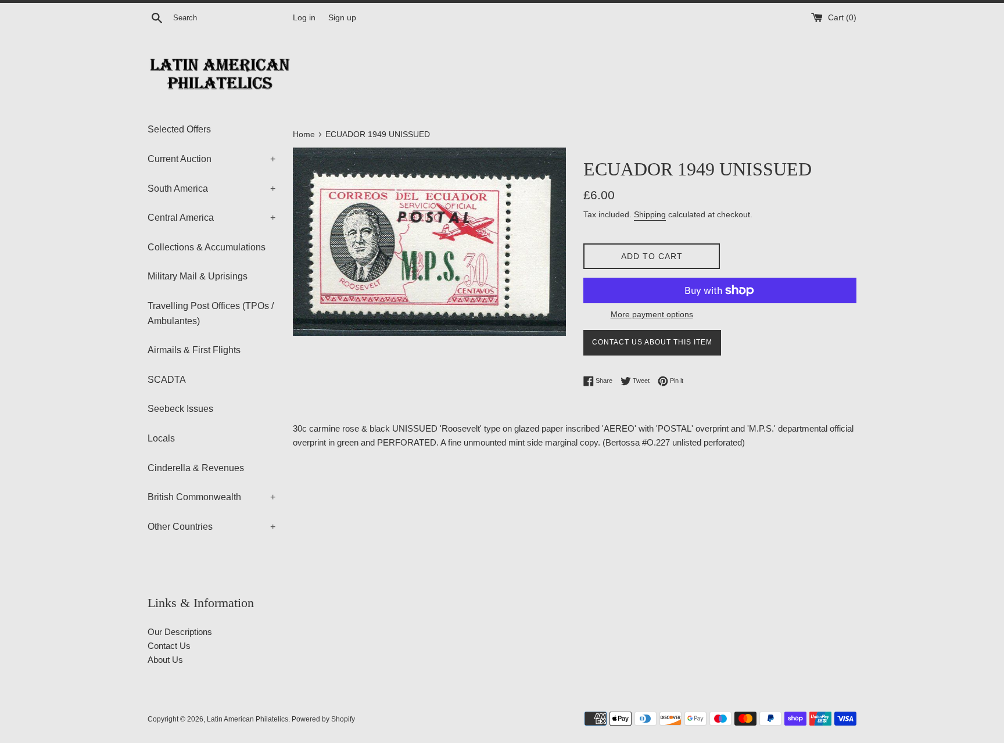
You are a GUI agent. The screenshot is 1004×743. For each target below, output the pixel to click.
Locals (161, 438)
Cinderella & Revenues (196, 468)
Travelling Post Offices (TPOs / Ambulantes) (211, 313)
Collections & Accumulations (207, 247)
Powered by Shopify (323, 719)
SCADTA (167, 380)
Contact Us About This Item (652, 342)
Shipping (650, 214)
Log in (304, 17)
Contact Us (169, 646)
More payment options (652, 314)
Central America (211, 217)
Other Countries (211, 527)
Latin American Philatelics (247, 719)
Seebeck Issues (180, 409)
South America (211, 188)
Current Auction (211, 159)
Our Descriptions (180, 632)
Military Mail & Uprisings (198, 276)
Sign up (342, 17)
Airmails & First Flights (194, 350)
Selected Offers (179, 129)
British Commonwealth (211, 497)
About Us (165, 660)
